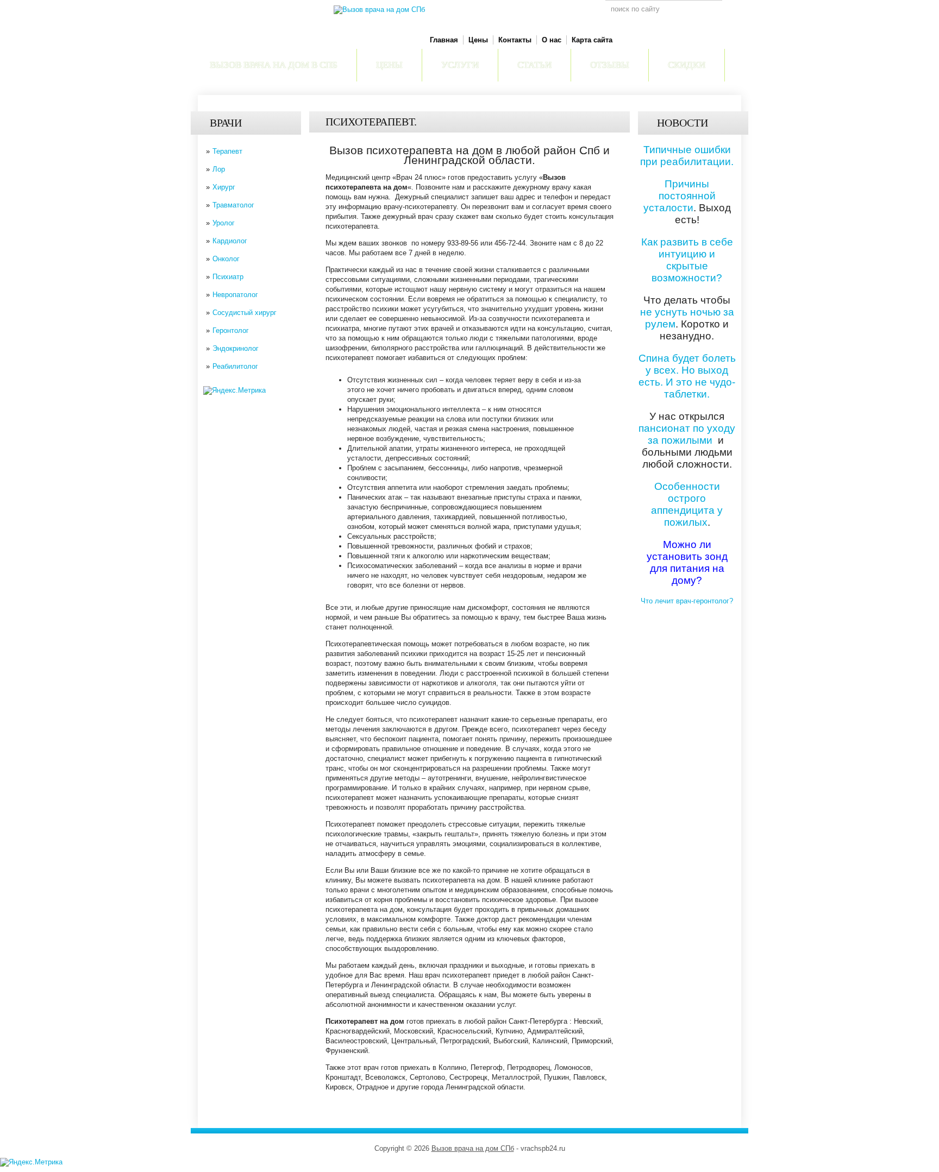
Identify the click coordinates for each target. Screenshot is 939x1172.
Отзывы (609, 65)
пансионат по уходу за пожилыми (686, 434)
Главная (444, 40)
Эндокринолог (235, 348)
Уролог (223, 223)
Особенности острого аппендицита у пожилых (687, 504)
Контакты (514, 40)
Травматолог (233, 205)
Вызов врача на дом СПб (472, 1148)
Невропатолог (235, 295)
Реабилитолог (235, 366)
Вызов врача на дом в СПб (273, 65)
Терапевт (227, 151)
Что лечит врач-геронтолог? (687, 601)
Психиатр (227, 277)
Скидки (686, 65)
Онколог (226, 259)
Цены (478, 40)
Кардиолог (229, 241)
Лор (218, 169)
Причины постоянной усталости (679, 195)
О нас (551, 40)
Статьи (534, 65)
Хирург (223, 187)
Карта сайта (592, 40)
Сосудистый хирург (244, 312)
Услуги (460, 65)
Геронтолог (230, 330)
